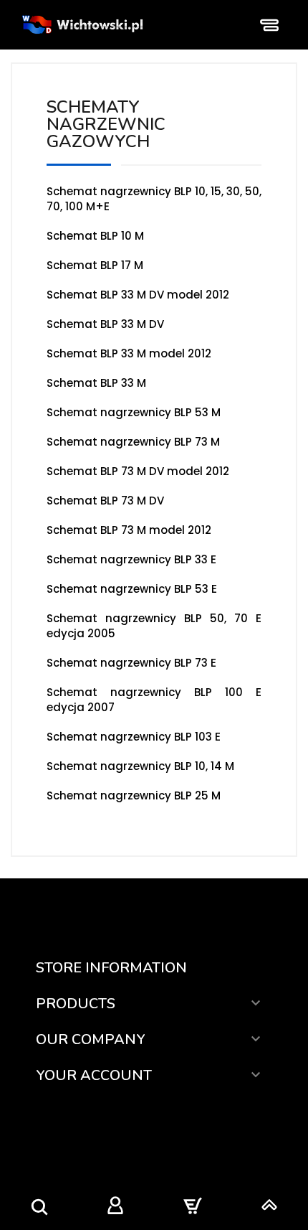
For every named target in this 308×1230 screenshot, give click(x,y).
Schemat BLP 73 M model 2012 (129, 529)
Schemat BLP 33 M (96, 382)
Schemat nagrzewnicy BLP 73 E (131, 662)
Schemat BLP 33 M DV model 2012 (138, 294)
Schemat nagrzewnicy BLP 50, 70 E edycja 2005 (154, 626)
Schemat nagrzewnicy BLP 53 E (132, 588)
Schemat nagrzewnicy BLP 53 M (134, 412)
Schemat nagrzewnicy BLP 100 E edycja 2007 (154, 700)
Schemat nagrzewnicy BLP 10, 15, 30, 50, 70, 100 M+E (154, 199)
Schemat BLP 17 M (95, 265)
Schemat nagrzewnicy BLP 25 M (134, 795)
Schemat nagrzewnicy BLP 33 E (131, 559)
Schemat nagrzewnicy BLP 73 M (133, 441)
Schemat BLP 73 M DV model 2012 (138, 471)
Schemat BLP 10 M (95, 235)
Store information (111, 967)
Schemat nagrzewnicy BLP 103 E (134, 736)
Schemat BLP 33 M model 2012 (129, 353)
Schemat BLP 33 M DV (105, 324)
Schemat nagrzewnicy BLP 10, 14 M (140, 766)
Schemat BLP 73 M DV (105, 500)
